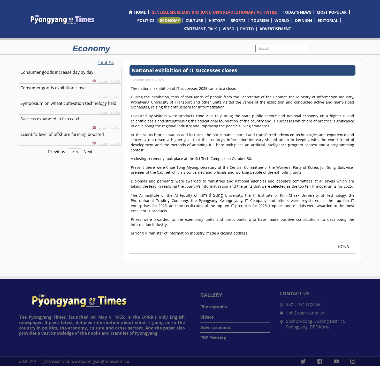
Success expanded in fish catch (50, 119)
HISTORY (217, 20)
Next (88, 152)
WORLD (282, 20)
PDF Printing (213, 338)
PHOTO (247, 28)
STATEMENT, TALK (200, 28)
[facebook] (319, 361)
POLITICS (145, 20)
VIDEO (228, 28)
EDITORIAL (328, 20)
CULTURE (194, 20)
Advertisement (215, 327)
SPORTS (238, 20)
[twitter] (303, 361)
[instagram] (353, 361)
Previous (56, 152)
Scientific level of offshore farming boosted (62, 134)
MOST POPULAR (332, 12)
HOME (140, 12)
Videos (207, 317)
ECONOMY (170, 20)
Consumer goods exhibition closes (54, 88)
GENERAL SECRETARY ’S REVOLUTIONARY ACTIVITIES (214, 12)
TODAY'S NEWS (297, 12)
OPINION (303, 20)
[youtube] (336, 361)
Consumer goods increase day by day (56, 72)
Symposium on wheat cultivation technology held (68, 103)
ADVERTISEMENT (275, 28)
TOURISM (260, 20)
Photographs (213, 307)
